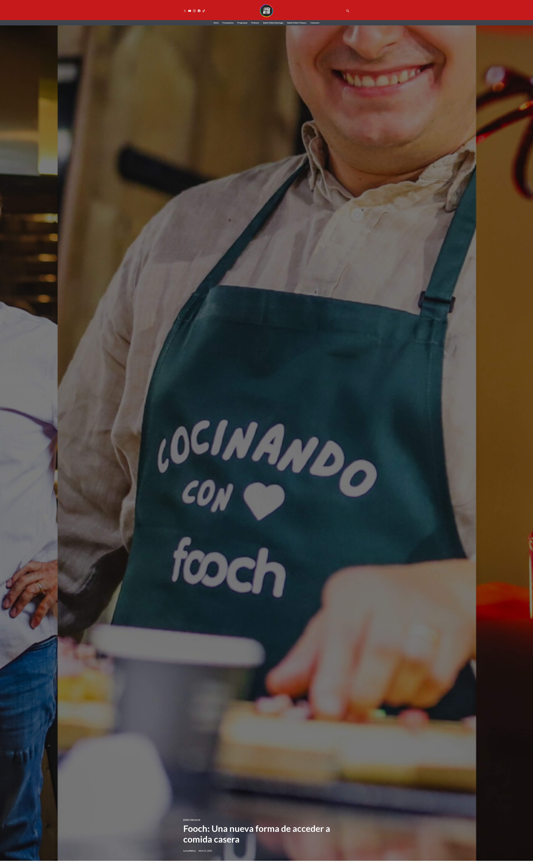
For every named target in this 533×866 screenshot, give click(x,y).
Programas (242, 23)
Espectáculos (191, 820)
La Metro (191, 850)
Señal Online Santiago (273, 23)
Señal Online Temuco (296, 23)
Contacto (314, 23)
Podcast (255, 23)
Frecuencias (227, 23)
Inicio (216, 23)
